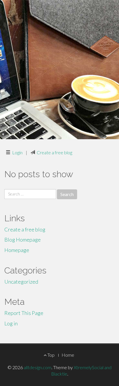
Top (51, 355)
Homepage (16, 250)
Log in (11, 323)
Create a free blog (54, 152)
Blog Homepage (22, 239)
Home (68, 355)
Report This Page (23, 313)
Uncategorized (21, 281)
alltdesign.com (37, 367)
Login (17, 152)
